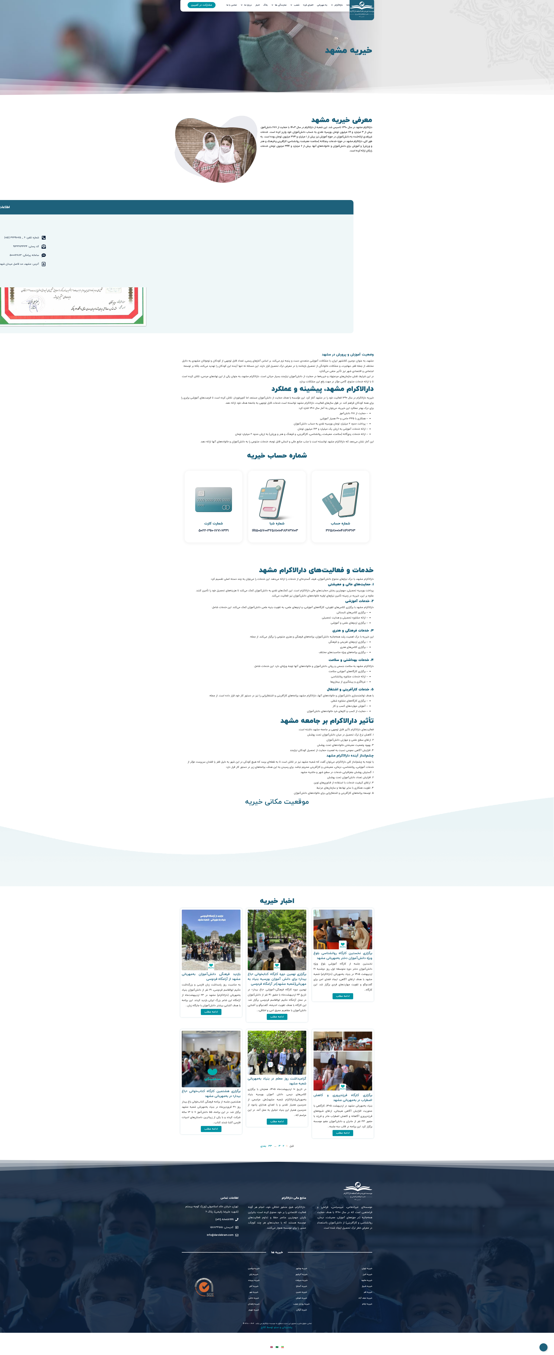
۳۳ (270, 1146)
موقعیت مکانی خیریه (277, 802)
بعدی (263, 1146)
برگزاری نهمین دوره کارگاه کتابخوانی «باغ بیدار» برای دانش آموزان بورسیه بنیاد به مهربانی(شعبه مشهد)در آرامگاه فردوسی (277, 979)
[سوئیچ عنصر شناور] (543, 1347)
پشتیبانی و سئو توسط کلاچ (277, 1327)
